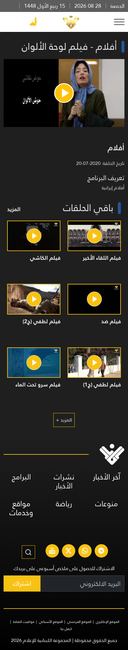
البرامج (21, 477)
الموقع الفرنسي (79, 621)
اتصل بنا (66, 629)
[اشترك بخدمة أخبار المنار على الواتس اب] (85, 551)
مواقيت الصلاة (24, 621)
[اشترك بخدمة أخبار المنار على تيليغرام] (101, 551)
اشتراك (22, 583)
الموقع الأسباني (51, 621)
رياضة (64, 504)
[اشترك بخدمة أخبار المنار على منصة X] (68, 551)
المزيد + (64, 420)
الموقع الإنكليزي (107, 621)
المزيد (14, 209)
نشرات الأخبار (64, 481)
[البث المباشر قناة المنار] (52, 551)
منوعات (106, 504)
